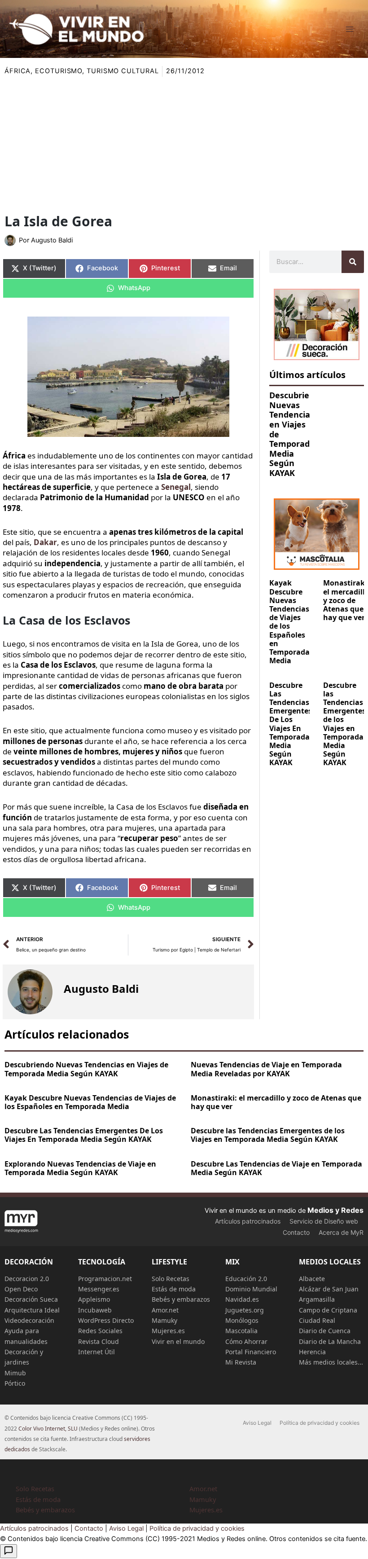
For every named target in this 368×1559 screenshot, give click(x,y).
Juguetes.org (244, 1310)
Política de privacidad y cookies (319, 1422)
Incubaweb (95, 1310)
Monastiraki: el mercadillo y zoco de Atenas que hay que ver (276, 1102)
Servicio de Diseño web (323, 1221)
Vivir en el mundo (178, 1341)
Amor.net (165, 1310)
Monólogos (241, 1320)
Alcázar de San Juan (329, 1289)
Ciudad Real (317, 1320)
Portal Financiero (250, 1352)
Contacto (296, 1232)
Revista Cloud (98, 1341)
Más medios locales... (331, 1362)
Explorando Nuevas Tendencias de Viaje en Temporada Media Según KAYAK (80, 1168)
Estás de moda (174, 1289)
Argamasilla (317, 1299)
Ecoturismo (58, 71)
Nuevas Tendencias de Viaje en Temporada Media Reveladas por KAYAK (266, 1069)
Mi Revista (240, 1362)
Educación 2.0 (246, 1278)
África (17, 71)
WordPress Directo (106, 1320)
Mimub (15, 1373)
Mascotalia (241, 1330)
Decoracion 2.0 (26, 1278)
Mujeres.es (168, 1330)
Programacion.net (105, 1278)
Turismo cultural (122, 71)
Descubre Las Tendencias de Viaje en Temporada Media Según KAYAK (276, 1168)
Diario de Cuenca (324, 1330)
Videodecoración (29, 1320)
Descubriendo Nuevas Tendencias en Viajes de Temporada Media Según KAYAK (86, 1069)
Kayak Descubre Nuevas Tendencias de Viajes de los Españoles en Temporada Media (289, 621)
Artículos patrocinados (247, 1221)
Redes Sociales (100, 1330)
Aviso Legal (257, 1422)
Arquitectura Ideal (32, 1310)
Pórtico (14, 1383)
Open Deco (21, 1289)
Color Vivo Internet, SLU (48, 1428)
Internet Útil (96, 1352)
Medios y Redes (335, 1210)
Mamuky (164, 1320)
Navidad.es (242, 1299)
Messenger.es (98, 1289)
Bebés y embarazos (181, 1299)
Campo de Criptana (328, 1310)
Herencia (312, 1352)
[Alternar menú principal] (349, 29)
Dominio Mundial (251, 1289)
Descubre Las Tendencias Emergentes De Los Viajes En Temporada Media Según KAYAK (290, 724)
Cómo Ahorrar (246, 1341)
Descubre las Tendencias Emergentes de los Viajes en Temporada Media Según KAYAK (344, 724)
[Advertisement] (184, 144)
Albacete (312, 1278)
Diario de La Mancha (330, 1341)
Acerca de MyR (341, 1232)
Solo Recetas (170, 1278)
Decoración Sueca (31, 1299)
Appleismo (94, 1299)
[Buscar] (353, 262)
